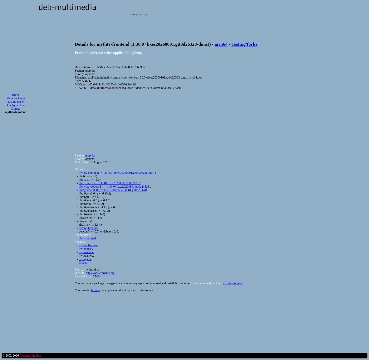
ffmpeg (83, 262)
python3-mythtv (88, 228)
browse (95, 290)
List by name (16, 101)
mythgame (85, 259)
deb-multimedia (67, 7)
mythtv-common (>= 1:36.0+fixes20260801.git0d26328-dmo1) (117, 172)
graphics (90, 155)
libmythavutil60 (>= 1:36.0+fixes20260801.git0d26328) (113, 190)
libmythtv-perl (87, 238)
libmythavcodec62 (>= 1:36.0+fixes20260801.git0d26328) (114, 186)
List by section (16, 105)
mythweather (86, 252)
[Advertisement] (15, 178)
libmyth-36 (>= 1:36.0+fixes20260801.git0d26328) (110, 183)
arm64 (221, 44)
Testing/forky (244, 44)
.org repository (137, 14)
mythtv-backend (88, 245)
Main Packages (16, 98)
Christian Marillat (30, 355)
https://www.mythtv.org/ (100, 273)
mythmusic (85, 248)
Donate (15, 108)
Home (15, 94)
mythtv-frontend (233, 283)
